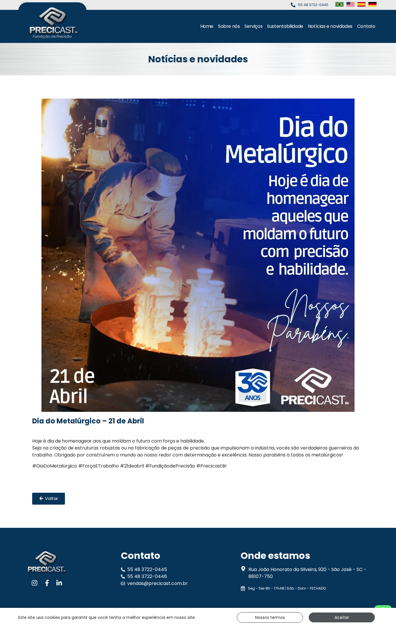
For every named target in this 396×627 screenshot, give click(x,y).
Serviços (253, 26)
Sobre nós (229, 26)
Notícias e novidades (330, 26)
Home (206, 26)
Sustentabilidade (285, 26)
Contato (366, 26)
